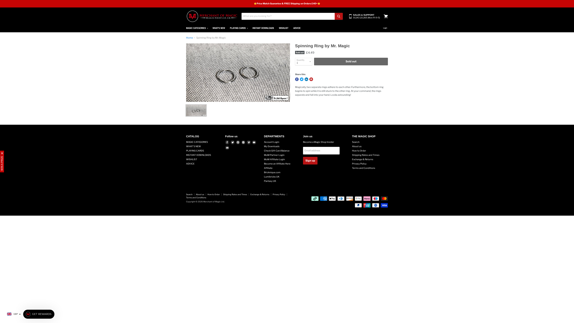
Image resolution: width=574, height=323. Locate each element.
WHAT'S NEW (219, 28)
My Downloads (272, 146)
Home (189, 37)
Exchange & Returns (362, 159)
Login (385, 28)
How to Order (359, 150)
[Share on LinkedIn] (306, 79)
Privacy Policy (359, 163)
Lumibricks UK (272, 176)
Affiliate (268, 168)
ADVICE (297, 28)
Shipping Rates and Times (366, 155)
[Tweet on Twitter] (301, 79)
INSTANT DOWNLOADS (263, 28)
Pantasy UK (270, 181)
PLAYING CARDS (238, 28)
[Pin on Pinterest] (311, 79)
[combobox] (288, 16)
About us (357, 146)
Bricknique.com (272, 172)
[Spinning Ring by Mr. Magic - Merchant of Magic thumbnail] (196, 110)
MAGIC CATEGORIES (196, 28)
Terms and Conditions (363, 168)
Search (355, 142)
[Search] (339, 16)
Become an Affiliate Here (277, 163)
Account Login (271, 142)
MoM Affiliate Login (274, 159)
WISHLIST (283, 28)
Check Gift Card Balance (277, 150)
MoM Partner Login (274, 155)
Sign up (310, 160)
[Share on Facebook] (297, 79)
